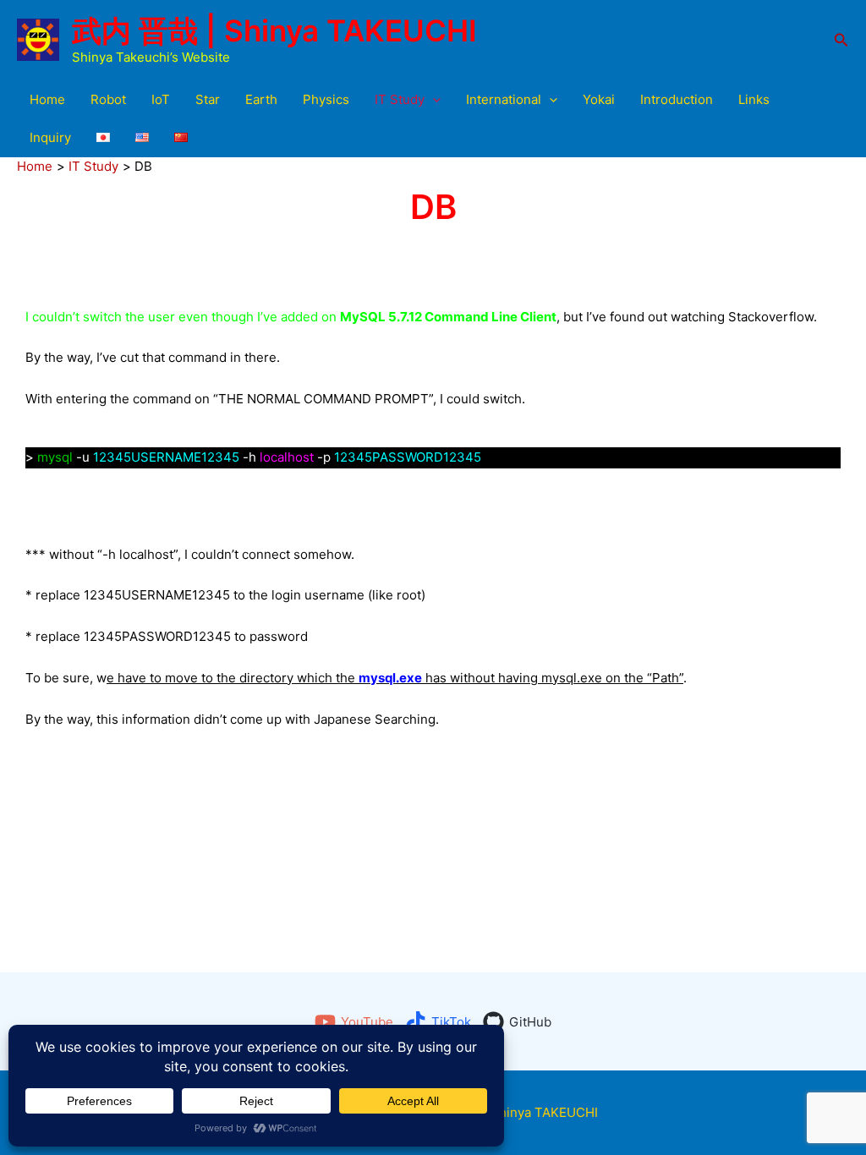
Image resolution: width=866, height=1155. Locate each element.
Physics (326, 99)
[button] (841, 40)
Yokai (599, 99)
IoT (160, 99)
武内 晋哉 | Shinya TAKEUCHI (274, 30)
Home (47, 99)
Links (754, 99)
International (503, 99)
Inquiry (50, 137)
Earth (261, 99)
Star (207, 99)
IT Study (400, 99)
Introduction (676, 99)
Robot (108, 99)
